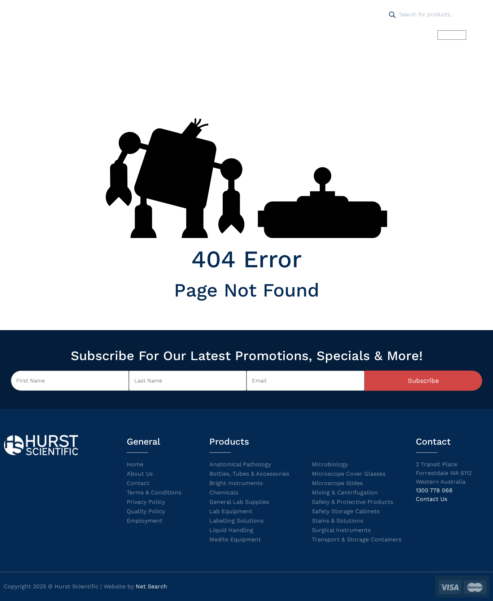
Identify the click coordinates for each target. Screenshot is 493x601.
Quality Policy (146, 511)
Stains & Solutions (337, 520)
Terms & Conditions (154, 492)
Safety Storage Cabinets (346, 511)
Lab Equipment (230, 511)
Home (162, 34)
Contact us (403, 34)
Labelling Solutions (236, 520)
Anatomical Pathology (240, 464)
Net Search (151, 586)
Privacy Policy (146, 501)
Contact (138, 483)
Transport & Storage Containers (356, 539)
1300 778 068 (434, 490)
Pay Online (359, 34)
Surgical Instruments (341, 530)
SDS (324, 34)
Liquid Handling (231, 530)
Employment (144, 520)
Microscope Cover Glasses (348, 473)
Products (198, 34)
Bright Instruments (236, 483)
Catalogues (288, 34)
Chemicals (223, 492)
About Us (140, 473)
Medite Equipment (235, 539)
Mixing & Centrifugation (345, 492)
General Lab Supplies (239, 501)
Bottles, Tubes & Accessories (249, 473)
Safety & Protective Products (352, 501)
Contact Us (431, 499)
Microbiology (330, 464)
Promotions (241, 34)
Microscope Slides (337, 483)
